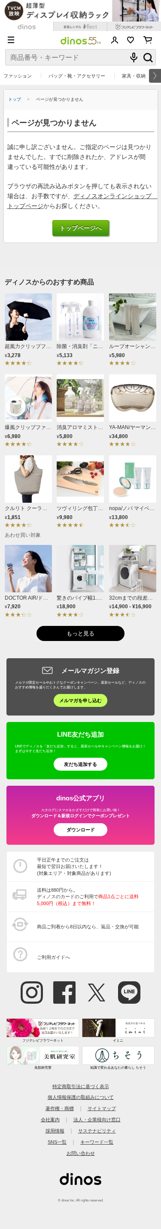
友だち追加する (80, 764)
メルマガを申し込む (80, 700)
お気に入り (131, 40)
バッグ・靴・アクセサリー (77, 75)
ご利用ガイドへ (53, 957)
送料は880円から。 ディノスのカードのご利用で (88, 896)
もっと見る (80, 633)
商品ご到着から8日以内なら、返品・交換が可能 (88, 926)
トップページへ (81, 228)
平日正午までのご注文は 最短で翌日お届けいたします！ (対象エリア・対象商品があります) (74, 866)
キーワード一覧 (96, 1142)
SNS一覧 (57, 1142)
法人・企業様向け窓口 (97, 1119)
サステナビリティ (97, 1130)
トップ (14, 99)
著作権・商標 (60, 1108)
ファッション (17, 75)
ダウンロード (81, 829)
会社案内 (50, 1119)
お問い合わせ (81, 1153)
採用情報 (55, 1130)
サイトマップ (102, 1108)
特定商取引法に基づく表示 (80, 1086)
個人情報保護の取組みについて (81, 1097)
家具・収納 (134, 75)
